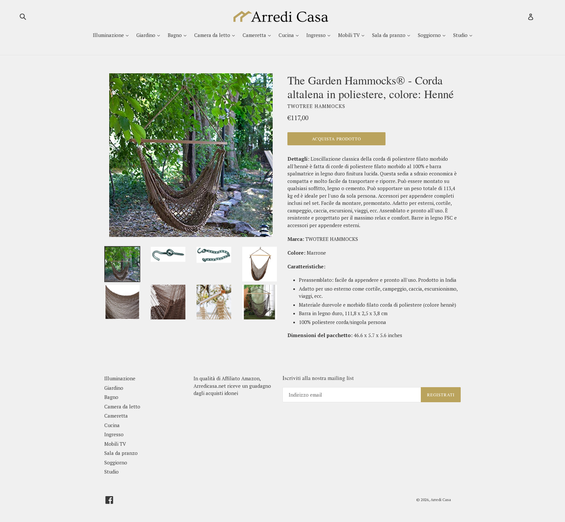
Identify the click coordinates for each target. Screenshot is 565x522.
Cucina (287, 35)
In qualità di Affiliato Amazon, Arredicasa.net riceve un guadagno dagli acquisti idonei (232, 385)
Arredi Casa (441, 499)
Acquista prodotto (336, 139)
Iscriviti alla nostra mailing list (318, 378)
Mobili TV (349, 35)
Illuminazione (109, 35)
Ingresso (316, 35)
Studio (461, 35)
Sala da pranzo (389, 35)
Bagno (175, 35)
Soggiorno (430, 35)
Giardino (146, 35)
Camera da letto (212, 35)
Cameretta (255, 35)
